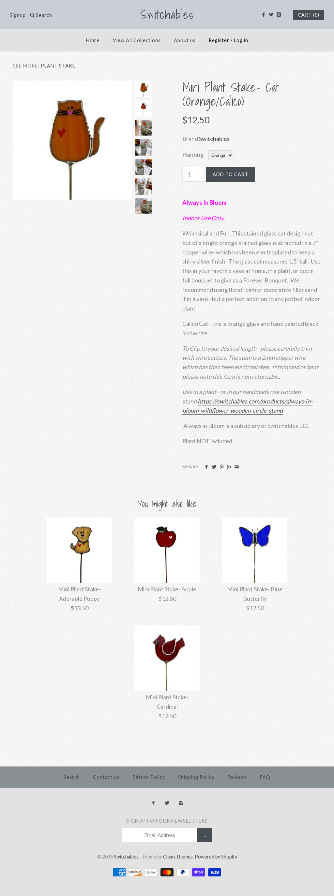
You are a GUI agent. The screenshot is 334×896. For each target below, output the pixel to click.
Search (72, 777)
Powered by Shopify (216, 856)
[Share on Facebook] (206, 467)
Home (93, 40)
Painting (193, 154)
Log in (241, 40)
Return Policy (148, 777)
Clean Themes (178, 856)
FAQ (265, 777)
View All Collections (137, 40)
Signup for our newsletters (167, 821)
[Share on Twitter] (214, 467)
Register (219, 40)
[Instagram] (279, 14)
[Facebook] (263, 14)
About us (185, 40)
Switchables (214, 138)
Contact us (106, 777)
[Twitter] (271, 14)
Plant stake (58, 65)
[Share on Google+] (229, 467)
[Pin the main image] (222, 467)
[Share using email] (237, 467)
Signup (18, 15)
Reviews (237, 777)
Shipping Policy (196, 777)
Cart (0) (308, 15)
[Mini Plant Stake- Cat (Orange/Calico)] (72, 85)
